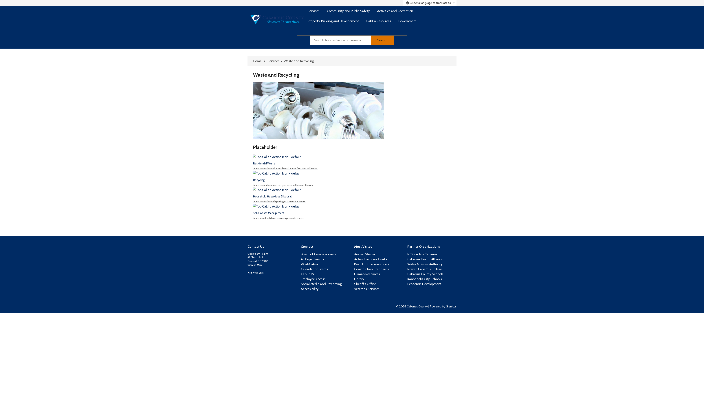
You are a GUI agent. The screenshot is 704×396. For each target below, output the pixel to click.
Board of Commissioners (318, 254)
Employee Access (313, 279)
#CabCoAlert (310, 264)
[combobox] (429, 3)
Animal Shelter (364, 254)
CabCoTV (307, 274)
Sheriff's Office (365, 284)
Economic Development (424, 284)
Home (257, 61)
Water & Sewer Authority (425, 264)
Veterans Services (367, 289)
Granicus (451, 306)
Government (407, 21)
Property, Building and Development (333, 21)
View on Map (254, 264)
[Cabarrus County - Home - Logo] (277, 19)
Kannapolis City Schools (424, 279)
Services (273, 61)
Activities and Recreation (395, 11)
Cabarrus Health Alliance (424, 259)
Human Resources (367, 274)
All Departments (312, 259)
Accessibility (309, 289)
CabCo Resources (378, 21)
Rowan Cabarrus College (424, 269)
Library (359, 279)
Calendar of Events (314, 269)
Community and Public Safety (348, 11)
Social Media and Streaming (321, 284)
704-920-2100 (256, 273)
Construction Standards (371, 269)
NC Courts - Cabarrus (422, 254)
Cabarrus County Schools (425, 274)
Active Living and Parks (370, 259)
